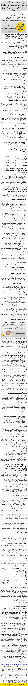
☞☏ (14, 684)
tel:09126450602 (16, 684)
